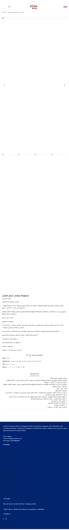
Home (4, 12)
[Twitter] (8, 367)
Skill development (8, 491)
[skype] (24, 367)
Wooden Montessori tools (11, 487)
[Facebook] (10, 367)
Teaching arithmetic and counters (14, 470)
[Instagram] (6, 518)
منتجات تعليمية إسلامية (16, 12)
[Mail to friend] (17, 367)
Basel (4, 458)
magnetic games (8, 462)
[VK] (12, 367)
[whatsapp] (21, 367)
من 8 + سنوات (10, 364)
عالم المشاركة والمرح (34, 361)
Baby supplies (7, 495)
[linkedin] (19, 367)
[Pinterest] (15, 367)
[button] (4, 85)
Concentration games (9, 478)
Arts (3, 449)
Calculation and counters (11, 454)
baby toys (5, 466)
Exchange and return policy (11, 521)
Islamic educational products (12, 482)
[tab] (34, 374)
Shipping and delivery (9, 524)
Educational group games (11, 474)
